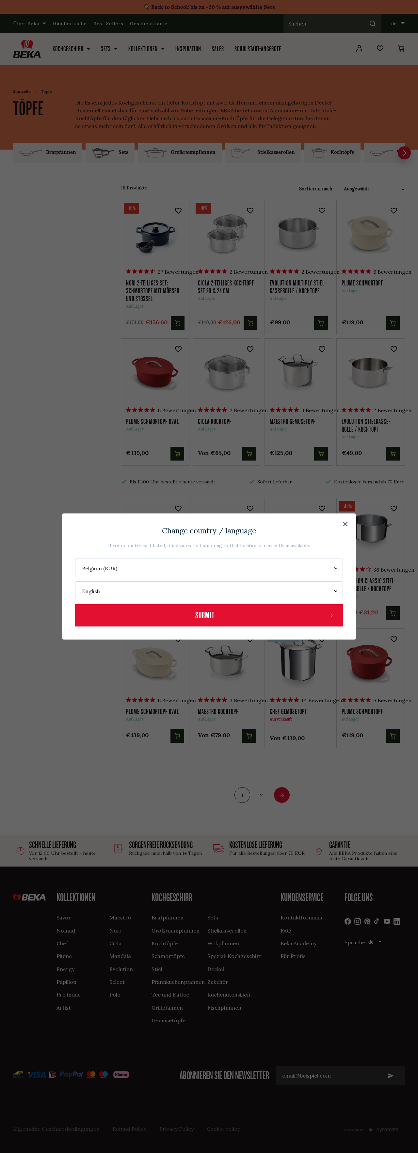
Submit (205, 615)
